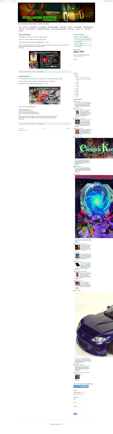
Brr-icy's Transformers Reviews (81, 244)
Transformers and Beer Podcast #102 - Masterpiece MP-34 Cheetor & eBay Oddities (83, 39)
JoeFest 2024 (82, 129)
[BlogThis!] (38, 71)
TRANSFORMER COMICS (88, 27)
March (77, 86)
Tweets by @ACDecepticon (78, 56)
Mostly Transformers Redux (80, 118)
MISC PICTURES (88, 29)
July (76, 76)
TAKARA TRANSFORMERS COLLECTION (58, 29)
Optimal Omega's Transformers (81, 271)
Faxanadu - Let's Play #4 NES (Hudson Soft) (33, 37)
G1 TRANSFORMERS (33, 27)
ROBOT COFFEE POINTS (30, 29)
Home (45, 128)
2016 (76, 91)
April (76, 85)
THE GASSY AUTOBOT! (79, 364)
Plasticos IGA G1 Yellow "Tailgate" (85, 253)
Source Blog (77, 101)
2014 (76, 94)
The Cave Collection (78, 280)
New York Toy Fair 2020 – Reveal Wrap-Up (82, 239)
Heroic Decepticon (78, 261)
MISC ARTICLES (71, 29)
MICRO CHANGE (63, 27)
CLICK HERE (46, 42)
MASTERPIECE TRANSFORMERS (43, 29)
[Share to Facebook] (41, 71)
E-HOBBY (70, 27)
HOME (20, 27)
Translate (82, 394)
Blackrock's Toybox (78, 109)
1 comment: (34, 71)
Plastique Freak (78, 166)
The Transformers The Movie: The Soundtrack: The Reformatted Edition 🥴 (85, 120)
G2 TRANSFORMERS (42, 27)
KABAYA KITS (21, 29)
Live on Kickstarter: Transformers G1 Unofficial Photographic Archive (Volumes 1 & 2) (85, 263)
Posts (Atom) (26, 130)
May (76, 83)
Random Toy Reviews (79, 128)
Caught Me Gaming (78, 137)
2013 (76, 96)
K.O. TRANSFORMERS (77, 27)
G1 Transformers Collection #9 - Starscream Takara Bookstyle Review (41, 79)
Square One (77, 252)
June (77, 82)
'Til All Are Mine (78, 290)
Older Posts (68, 128)
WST (82, 29)
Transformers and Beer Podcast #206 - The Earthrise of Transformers (82, 37)
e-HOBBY (78, 29)
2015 (76, 93)
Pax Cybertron (77, 174)
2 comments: (33, 123)
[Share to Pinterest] (42, 71)
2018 (76, 88)
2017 (76, 90)
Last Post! (82, 374)
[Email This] (37, 71)
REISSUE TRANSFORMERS (53, 27)
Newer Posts (21, 128)
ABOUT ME (25, 27)
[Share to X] (40, 71)
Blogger (61, 424)
